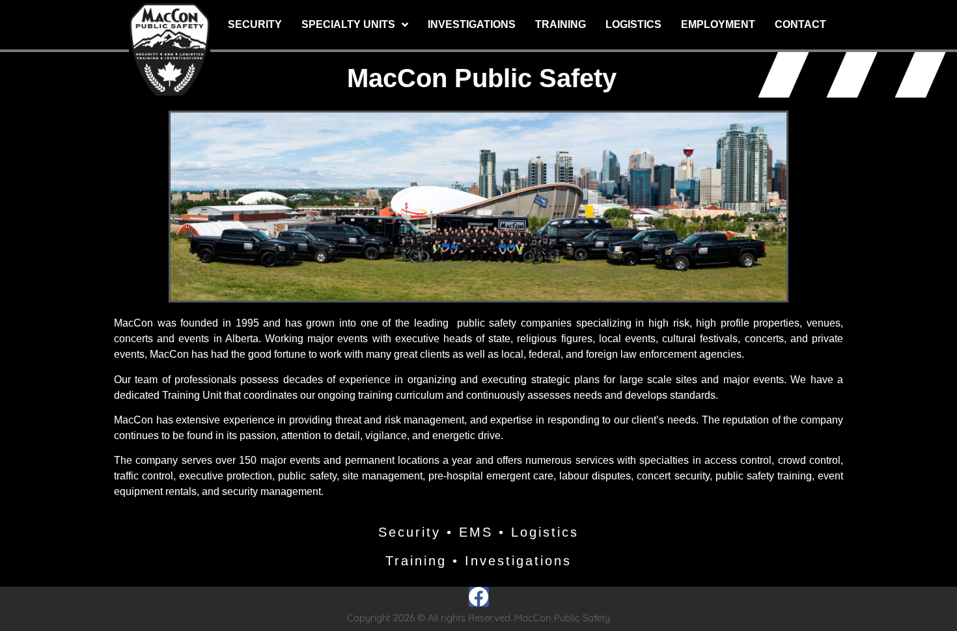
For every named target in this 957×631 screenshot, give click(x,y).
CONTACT (800, 24)
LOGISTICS (633, 24)
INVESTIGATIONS (472, 24)
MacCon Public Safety (482, 78)
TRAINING (560, 24)
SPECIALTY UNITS (348, 24)
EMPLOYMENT (718, 24)
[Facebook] (479, 597)
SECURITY (255, 24)
